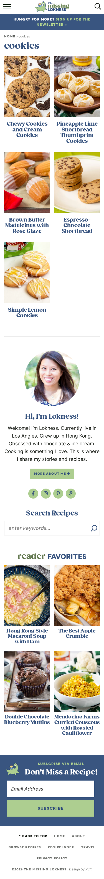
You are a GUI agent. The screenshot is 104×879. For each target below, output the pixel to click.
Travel (88, 847)
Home (9, 36)
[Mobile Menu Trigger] (7, 8)
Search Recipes (52, 513)
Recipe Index (61, 847)
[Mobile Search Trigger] (96, 8)
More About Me (50, 473)
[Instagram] (46, 494)
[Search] (94, 528)
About (78, 836)
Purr (88, 869)
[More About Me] (52, 378)
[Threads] (71, 494)
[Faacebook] (33, 494)
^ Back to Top (33, 836)
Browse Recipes (25, 847)
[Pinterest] (58, 494)
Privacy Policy (52, 858)
